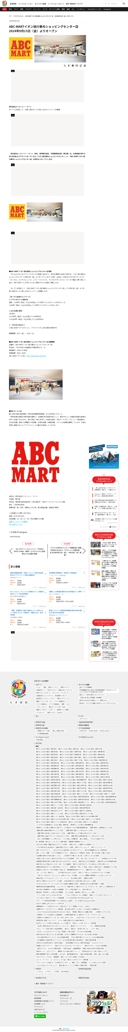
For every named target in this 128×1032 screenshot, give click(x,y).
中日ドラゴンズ (51, 690)
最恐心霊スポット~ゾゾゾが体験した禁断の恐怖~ (73, 965)
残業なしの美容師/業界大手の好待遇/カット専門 (65, 591)
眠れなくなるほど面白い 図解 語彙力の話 (48, 785)
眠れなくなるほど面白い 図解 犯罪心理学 (48, 791)
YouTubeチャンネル (94, 9)
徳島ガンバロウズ (41, 710)
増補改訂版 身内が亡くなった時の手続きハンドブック (52, 867)
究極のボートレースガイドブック (46, 951)
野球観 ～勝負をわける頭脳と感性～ (83, 912)
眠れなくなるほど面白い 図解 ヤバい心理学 (102, 794)
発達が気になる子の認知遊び (87, 861)
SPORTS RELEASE (18, 16)
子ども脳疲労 (67, 864)
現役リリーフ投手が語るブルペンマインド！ (92, 695)
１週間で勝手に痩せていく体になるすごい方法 (78, 830)
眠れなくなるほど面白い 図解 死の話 (70, 752)
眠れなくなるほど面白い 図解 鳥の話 (47, 754)
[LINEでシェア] (73, 65)
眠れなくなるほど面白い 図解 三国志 (70, 757)
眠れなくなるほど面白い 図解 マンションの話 (49, 813)
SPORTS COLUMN (42, 728)
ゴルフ (16, 9)
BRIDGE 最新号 (84, 725)
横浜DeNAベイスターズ (65, 690)
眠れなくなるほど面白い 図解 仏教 (68, 749)
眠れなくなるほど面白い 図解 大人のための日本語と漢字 (52, 819)
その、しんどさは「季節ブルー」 (46, 872)
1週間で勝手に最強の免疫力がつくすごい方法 (49, 830)
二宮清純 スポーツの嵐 (43, 731)
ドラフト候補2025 (54, 704)
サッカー (39, 687)
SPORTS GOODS (104, 731)
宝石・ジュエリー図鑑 (42, 853)
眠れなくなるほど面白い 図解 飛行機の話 (100, 791)
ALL (4, 9)
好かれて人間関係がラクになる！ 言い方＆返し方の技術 (81, 934)
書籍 (63, 9)
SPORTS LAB (40, 725)
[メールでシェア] (77, 65)
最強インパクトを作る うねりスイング (101, 895)
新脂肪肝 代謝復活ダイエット (77, 842)
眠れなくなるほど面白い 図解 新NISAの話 (103, 799)
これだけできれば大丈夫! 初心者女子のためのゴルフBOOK (53, 912)
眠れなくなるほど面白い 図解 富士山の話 (100, 785)
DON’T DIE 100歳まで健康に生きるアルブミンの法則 (51, 844)
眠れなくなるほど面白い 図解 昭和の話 (72, 766)
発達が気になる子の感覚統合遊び (107, 861)
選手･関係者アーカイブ (74, 4)
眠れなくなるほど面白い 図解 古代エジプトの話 (79, 813)
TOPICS (38, 969)
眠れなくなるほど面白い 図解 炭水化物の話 (76, 799)
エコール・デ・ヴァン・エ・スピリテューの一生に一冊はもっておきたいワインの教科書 (62, 960)
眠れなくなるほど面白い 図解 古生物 (47, 757)
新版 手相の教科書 (90, 940)
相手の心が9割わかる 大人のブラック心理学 (49, 881)
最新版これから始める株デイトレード (69, 951)
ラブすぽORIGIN (84, 728)
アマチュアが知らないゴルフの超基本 (77, 895)
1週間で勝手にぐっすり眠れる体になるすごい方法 (81, 833)
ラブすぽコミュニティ (86, 737)
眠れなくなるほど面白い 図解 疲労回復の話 (103, 802)
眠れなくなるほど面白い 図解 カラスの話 (74, 783)
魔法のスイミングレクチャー (79, 926)
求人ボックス (42, 587)
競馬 (21, 9)
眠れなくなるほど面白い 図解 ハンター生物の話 (50, 816)
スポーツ (39, 685)
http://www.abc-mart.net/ (36, 356)
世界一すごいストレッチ (98, 847)
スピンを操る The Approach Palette (84, 901)
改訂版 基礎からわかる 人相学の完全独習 (78, 943)
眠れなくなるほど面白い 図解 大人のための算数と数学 (82, 816)
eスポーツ (52, 710)
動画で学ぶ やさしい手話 (93, 870)
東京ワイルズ (51, 712)
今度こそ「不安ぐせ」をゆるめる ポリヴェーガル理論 (94, 872)
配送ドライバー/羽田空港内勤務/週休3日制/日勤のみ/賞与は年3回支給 (65, 611)
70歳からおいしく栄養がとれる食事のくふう (82, 844)
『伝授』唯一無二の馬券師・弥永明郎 (90, 697)
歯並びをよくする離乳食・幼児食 (80, 853)
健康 (68, 9)
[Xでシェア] (65, 65)
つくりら (62, 1001)
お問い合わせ (38, 1009)
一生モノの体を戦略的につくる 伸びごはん (48, 839)
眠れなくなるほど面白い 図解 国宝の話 (47, 766)
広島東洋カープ (40, 690)
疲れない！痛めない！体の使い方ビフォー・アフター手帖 (81, 929)
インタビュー (81, 9)
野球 (10, 9)
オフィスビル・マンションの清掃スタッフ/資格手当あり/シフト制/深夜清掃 (27, 592)
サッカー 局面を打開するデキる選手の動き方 (71, 920)
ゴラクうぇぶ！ (83, 719)
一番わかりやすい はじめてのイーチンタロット (68, 946)
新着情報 (13, 4)
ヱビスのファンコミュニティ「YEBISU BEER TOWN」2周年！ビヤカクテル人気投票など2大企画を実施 (29, 551)
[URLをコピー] (81, 65)
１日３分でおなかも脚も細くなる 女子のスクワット (68, 850)
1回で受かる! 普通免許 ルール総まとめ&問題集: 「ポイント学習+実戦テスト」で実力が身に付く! (64, 889)
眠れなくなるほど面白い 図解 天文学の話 (74, 788)
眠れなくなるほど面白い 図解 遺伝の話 (47, 763)
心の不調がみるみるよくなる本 (67, 872)
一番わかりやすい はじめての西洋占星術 (48, 948)
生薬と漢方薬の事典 (86, 954)
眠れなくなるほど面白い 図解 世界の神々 (48, 788)
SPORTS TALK (40, 722)
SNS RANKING (65, 971)
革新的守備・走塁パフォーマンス (46, 920)
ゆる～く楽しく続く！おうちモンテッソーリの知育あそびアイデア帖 (96, 858)
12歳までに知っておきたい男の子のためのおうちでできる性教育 (55, 858)
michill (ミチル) (41, 978)
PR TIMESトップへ (16, 524)
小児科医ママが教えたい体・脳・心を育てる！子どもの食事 (81, 856)
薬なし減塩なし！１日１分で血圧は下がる (92, 839)
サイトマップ (38, 1007)
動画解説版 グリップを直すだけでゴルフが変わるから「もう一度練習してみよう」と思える (63, 906)
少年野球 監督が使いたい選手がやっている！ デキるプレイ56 (82, 915)
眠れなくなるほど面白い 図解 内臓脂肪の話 (49, 799)
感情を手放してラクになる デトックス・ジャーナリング (52, 878)
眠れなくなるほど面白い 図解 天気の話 (72, 771)
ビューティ (37, 9)
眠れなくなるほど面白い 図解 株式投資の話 (76, 797)
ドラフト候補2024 (41, 704)
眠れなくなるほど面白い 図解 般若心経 (97, 771)
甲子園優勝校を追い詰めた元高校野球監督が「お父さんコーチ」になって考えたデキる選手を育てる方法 (98, 691)
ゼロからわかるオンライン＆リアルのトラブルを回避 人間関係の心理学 (57, 884)
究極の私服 (93, 965)
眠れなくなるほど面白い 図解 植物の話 (97, 766)
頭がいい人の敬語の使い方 (107, 887)
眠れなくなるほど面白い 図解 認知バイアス (76, 802)
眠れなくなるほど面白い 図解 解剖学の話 (48, 783)
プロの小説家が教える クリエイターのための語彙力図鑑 (87, 937)
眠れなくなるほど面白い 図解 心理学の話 (74, 785)
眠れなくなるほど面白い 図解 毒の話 (94, 752)
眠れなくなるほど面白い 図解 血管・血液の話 (49, 808)
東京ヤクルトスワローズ (43, 693)
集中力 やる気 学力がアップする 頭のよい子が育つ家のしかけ (91, 864)
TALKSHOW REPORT (86, 722)
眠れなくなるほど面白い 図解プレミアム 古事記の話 (51, 822)
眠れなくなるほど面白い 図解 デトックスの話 (49, 805)
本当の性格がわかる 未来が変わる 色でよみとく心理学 (80, 881)
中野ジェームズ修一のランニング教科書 (84, 923)
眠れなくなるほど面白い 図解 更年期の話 (100, 783)
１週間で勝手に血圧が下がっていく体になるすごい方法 (52, 836)
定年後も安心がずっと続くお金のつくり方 (94, 951)
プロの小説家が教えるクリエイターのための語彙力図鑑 (52, 937)
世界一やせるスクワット (43, 850)
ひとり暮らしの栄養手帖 (70, 839)
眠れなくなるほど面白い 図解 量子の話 (97, 774)
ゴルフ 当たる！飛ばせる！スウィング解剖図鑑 (50, 898)
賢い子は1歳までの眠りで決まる (101, 853)
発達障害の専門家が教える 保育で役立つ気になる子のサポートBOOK (56, 861)
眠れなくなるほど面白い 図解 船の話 (94, 754)
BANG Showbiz (84, 978)
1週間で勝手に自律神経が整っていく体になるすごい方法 (87, 836)
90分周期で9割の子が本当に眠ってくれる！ (49, 856)
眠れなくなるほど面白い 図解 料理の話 (47, 777)
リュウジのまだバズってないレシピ (46, 965)
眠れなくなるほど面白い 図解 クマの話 (71, 760)
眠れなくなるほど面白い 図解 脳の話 (70, 754)
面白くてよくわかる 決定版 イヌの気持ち (73, 957)
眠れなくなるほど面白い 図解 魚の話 (47, 752)
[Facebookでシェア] (69, 65)
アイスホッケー (40, 712)
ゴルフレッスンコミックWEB (69, 1004)
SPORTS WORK (93, 731)
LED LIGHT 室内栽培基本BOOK (69, 954)
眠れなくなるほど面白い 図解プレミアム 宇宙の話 (86, 819)
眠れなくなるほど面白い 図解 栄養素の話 (74, 780)
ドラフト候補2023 (59, 701)
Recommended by (104, 527)
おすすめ (39, 743)
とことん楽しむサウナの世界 (97, 962)
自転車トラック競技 (63, 710)
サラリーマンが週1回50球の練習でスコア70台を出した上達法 (54, 901)
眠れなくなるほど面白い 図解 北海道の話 (48, 794)
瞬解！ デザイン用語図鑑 (79, 962)
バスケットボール (41, 707)
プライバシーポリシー (41, 995)
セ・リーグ (39, 974)
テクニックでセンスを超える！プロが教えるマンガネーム (53, 962)
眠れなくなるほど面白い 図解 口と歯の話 (100, 780)
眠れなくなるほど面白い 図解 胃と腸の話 (48, 780)
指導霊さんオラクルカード (44, 946)
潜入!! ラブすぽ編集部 (85, 687)
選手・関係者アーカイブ (44, 983)
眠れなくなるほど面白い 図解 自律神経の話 (77, 808)
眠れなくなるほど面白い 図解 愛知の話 (96, 760)
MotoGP (59, 712)
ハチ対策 (56, 971)
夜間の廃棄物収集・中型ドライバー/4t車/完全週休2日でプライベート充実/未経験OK (26, 574)
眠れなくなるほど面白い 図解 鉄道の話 (47, 771)
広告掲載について (39, 1004)
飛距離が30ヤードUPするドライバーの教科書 (49, 909)
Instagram (107, 9)
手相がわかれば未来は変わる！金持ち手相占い (50, 943)
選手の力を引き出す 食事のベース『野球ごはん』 (93, 700)
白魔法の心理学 (88, 878)
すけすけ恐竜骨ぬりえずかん (59, 853)
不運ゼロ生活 (67, 948)
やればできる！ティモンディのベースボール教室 (90, 917)
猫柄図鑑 (56, 957)
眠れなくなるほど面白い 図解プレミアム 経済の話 (83, 822)
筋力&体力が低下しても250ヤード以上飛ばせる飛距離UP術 (82, 909)
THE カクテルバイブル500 (43, 957)
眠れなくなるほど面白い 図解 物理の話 (72, 774)
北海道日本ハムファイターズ (44, 696)
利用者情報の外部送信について (44, 1001)
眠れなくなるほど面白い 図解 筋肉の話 (97, 763)
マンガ (45, 9)
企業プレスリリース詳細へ (18, 521)
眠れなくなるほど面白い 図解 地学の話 (97, 768)
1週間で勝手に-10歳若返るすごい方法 (101, 827)
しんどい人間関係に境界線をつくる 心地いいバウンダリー (96, 875)
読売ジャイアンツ (53, 687)
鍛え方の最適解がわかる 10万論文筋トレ (97, 850)
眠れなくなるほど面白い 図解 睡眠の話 (47, 768)
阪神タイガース (65, 687)
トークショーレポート (56, 4)
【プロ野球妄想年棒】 (42, 734)
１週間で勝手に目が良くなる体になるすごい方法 (50, 833)
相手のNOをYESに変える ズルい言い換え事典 (49, 934)
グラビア (28, 9)
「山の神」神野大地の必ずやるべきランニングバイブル (52, 926)
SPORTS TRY (83, 731)
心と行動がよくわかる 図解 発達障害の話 (76, 827)
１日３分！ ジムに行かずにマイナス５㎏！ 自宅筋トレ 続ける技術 (55, 932)
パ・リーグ (48, 974)
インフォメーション (25, 4)
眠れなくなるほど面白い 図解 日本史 (47, 760)
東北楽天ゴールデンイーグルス (45, 698)
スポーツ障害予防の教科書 (98, 926)
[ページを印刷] (85, 65)
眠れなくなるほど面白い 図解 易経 (46, 749)
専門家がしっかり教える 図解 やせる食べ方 (49, 827)
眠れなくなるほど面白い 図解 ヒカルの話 (74, 791)
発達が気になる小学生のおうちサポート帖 (48, 864)
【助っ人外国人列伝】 (58, 731)
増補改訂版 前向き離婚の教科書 (45, 887)
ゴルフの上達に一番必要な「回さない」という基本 (80, 892)
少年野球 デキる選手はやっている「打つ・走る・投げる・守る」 (55, 917)
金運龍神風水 (77, 948)
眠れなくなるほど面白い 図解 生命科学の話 (49, 797)
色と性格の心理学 (76, 878)
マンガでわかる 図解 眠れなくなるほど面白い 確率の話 (52, 825)
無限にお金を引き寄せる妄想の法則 (93, 948)
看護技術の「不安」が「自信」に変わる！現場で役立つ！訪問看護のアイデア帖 (93, 867)
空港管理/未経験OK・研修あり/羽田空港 (62, 573)
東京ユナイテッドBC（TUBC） (58, 707)
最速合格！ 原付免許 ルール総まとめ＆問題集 (49, 892)
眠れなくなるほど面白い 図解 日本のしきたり (49, 811)
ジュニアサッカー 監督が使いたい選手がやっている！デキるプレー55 (77, 887)
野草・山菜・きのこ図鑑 (101, 954)
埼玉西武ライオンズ (61, 696)
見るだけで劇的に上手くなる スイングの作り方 (50, 903)
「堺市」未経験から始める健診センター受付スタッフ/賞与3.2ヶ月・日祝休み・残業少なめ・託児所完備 (26, 612)
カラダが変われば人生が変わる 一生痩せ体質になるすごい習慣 (54, 847)
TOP (10, 16)
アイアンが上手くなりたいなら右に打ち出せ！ (49, 895)
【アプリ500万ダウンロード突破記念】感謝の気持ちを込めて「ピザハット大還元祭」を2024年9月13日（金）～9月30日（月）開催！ (65, 551)
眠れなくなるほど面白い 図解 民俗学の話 (100, 788)
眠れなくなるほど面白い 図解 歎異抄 (94, 757)
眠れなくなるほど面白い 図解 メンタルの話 (75, 794)
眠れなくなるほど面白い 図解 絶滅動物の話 (103, 797)
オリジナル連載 (40, 4)
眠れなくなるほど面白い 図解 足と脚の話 (98, 777)
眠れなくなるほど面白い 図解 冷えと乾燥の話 (78, 811)
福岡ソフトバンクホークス (44, 701)
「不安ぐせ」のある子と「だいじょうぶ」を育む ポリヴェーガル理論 (56, 875)
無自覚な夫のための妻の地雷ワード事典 (92, 884)
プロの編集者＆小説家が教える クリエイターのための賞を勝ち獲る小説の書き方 (59, 940)
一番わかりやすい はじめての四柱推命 (95, 946)
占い (73, 9)
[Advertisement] (48, 87)
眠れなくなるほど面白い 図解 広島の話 (47, 774)
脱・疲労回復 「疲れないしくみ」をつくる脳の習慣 (51, 842)
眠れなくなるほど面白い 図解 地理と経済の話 (78, 805)
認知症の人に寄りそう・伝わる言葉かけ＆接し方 (50, 870)
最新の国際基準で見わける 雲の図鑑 (46, 954)
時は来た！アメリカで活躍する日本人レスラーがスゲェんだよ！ (98, 703)
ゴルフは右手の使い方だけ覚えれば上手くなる (79, 898)
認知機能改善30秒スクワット (75, 870)
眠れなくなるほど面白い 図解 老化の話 (72, 777)
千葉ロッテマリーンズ (63, 698)
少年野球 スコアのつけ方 (103, 912)
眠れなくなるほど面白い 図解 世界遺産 (72, 768)
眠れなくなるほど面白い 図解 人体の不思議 (49, 802)
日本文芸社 (39, 740)
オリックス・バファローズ (60, 693)
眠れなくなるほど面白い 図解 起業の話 (72, 763)
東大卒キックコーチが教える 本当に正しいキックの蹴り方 (53, 923)
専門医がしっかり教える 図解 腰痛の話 (81, 825)
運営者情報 (37, 998)
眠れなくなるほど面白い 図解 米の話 (91, 749)
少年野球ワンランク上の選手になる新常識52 (49, 915)
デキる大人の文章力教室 (84, 932)
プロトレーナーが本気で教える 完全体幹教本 (49, 929)
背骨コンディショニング (82, 847)
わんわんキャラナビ (98, 943)
